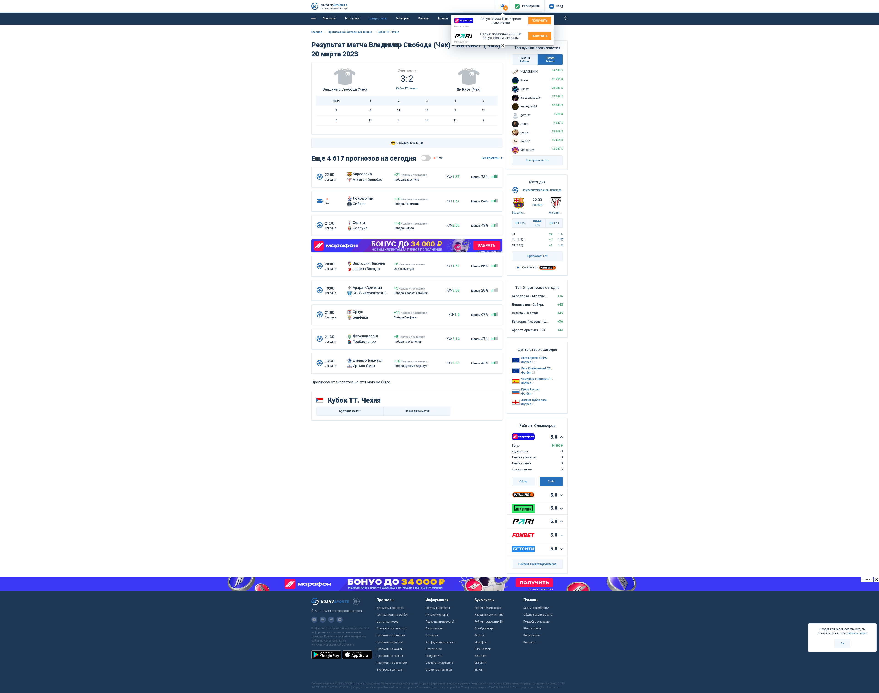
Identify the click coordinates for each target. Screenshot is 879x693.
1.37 (561, 233)
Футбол (528, 362)
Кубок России (530, 389)
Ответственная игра (439, 669)
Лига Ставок (483, 649)
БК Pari (479, 669)
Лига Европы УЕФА (534, 358)
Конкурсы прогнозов (390, 607)
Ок (842, 643)
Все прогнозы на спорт (392, 628)
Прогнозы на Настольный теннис (350, 32)
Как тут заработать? (536, 607)
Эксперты (402, 18)
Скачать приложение (439, 662)
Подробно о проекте (536, 621)
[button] (503, 6)
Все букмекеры (485, 628)
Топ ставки (352, 18)
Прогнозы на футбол (390, 642)
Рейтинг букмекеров (488, 607)
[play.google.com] (326, 654)
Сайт (551, 481)
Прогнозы (329, 18)
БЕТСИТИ (480, 662)
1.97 (561, 239)
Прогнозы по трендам (391, 635)
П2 (554, 223)
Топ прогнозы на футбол (392, 614)
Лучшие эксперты (437, 614)
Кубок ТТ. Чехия (388, 32)
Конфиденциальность (440, 642)
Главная (316, 32)
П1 (520, 223)
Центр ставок (378, 18)
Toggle (426, 158)
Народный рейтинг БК (489, 614)
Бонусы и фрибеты (438, 607)
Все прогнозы (491, 158)
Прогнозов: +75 (537, 256)
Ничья (537, 223)
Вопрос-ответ (532, 635)
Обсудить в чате (405, 143)
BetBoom (480, 656)
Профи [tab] (550, 59)
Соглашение (434, 649)
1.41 (561, 245)
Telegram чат (434, 656)
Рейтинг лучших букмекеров (537, 564)
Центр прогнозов (387, 621)
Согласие (432, 635)
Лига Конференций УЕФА (537, 368)
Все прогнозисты (537, 160)
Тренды (443, 18)
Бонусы (423, 18)
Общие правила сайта (537, 614)
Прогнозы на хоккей (390, 649)
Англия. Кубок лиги (534, 400)
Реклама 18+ (461, 26)
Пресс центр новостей (440, 621)
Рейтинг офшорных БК (489, 621)
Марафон (481, 642)
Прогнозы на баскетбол (392, 662)
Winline (479, 635)
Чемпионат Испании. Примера (542, 190)
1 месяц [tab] (524, 59)
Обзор (523, 481)
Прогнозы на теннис (390, 656)
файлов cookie (857, 633)
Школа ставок (532, 628)
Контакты (529, 642)
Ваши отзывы (434, 628)
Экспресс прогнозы (389, 669)
